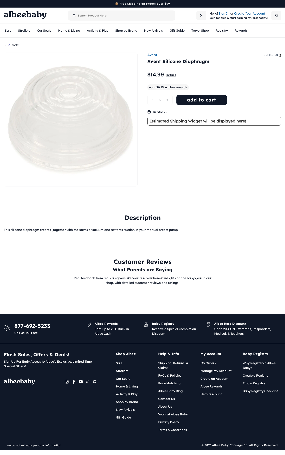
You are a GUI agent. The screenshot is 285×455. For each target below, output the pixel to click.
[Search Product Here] (74, 15)
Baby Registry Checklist (260, 391)
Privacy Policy (168, 422)
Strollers (122, 371)
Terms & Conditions (172, 430)
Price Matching (169, 383)
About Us (165, 406)
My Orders (208, 363)
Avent (15, 44)
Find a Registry (254, 383)
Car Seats (123, 378)
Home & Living (127, 386)
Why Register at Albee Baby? (259, 365)
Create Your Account (249, 13)
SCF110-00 (271, 55)
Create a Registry (255, 375)
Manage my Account (215, 371)
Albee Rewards (211, 386)
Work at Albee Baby (173, 414)
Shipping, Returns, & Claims (173, 365)
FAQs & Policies (169, 375)
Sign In (224, 13)
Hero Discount (211, 394)
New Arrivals (125, 410)
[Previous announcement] (5, 3)
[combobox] (121, 15)
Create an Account (214, 378)
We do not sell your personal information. (34, 445)
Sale (119, 363)
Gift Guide (123, 417)
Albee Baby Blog (170, 391)
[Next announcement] (280, 3)
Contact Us (166, 399)
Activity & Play (126, 394)
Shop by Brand (127, 402)
